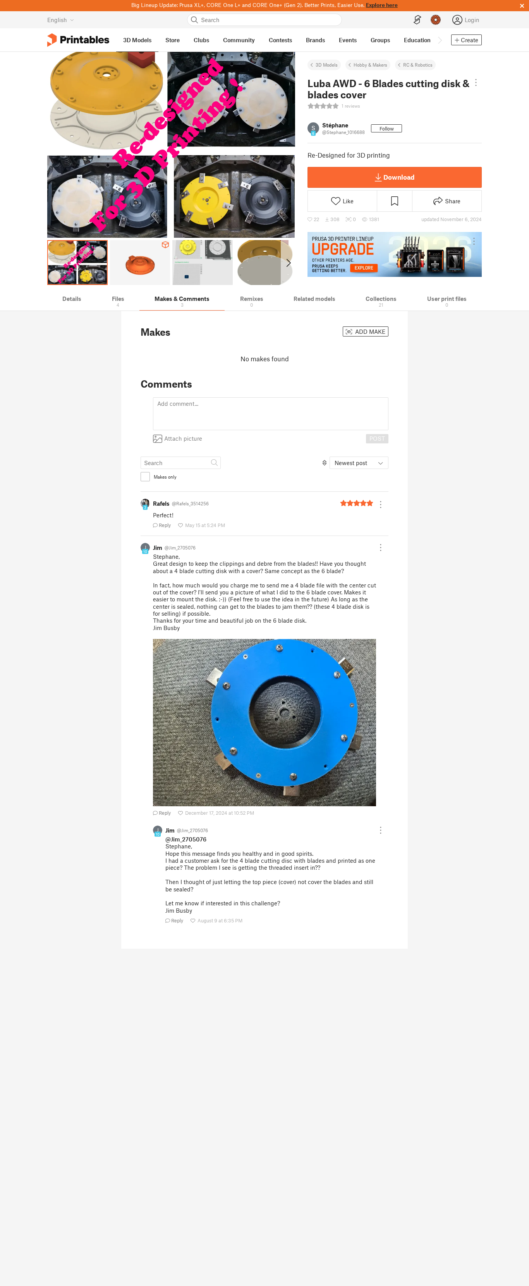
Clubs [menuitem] (201, 39)
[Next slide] (288, 262)
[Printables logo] (78, 40)
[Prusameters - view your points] (436, 20)
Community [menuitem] (239, 39)
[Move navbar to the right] (440, 40)
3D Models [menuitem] (137, 39)
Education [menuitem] (417, 39)
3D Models (327, 64)
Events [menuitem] (348, 39)
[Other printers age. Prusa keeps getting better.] (394, 254)
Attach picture (183, 438)
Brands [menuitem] (315, 39)
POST (377, 438)
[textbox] (270, 413)
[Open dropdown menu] (476, 82)
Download (398, 177)
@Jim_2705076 (185, 839)
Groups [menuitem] (380, 39)
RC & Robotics (418, 64)
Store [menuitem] (172, 39)
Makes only (165, 476)
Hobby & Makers (370, 64)
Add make (369, 331)
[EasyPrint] (417, 20)
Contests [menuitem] (280, 39)
